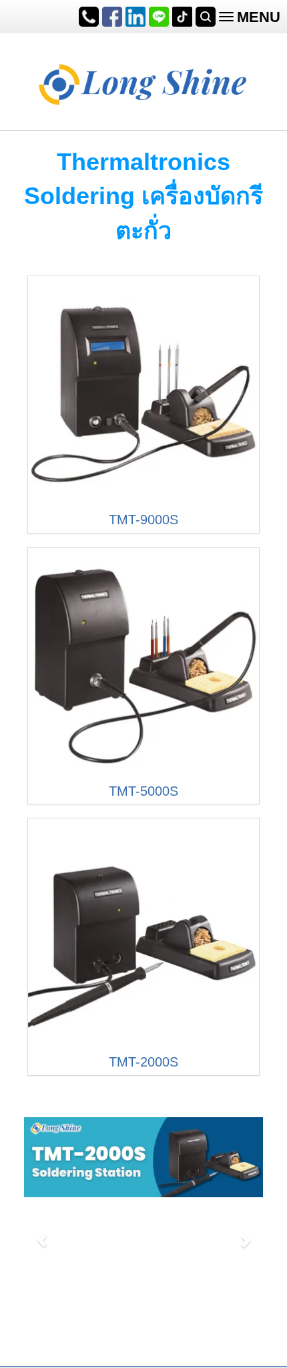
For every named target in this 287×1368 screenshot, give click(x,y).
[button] (42, 1234)
